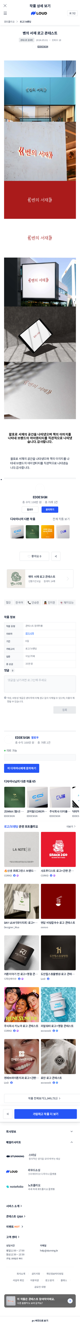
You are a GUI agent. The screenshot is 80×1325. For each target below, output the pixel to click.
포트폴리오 (9, 21)
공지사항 (36, 1273)
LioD (43, 978)
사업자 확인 (18, 1280)
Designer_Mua (11, 927)
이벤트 (13, 1227)
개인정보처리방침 (54, 1273)
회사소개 (21, 1273)
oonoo (44, 927)
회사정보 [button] (11, 1131)
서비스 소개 (12, 1206)
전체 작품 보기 (61, 519)
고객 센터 (11, 1237)
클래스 (64, 1280)
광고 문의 (49, 1280)
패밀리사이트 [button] (13, 1142)
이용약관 (34, 1280)
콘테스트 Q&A (14, 1216)
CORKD (8, 875)
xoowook (46, 1030)
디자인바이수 (10, 978)
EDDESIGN (40, 497)
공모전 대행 (39, 1286)
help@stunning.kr (49, 1250)
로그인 (72, 13)
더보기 (70, 826)
